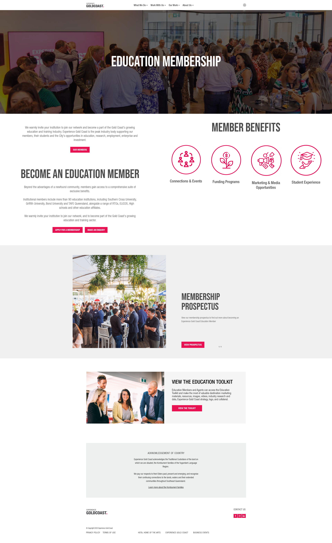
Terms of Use (109, 532)
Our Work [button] (173, 5)
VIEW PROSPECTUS (193, 345)
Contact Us (240, 509)
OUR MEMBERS (80, 150)
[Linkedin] (244, 516)
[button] (244, 5)
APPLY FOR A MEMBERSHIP (67, 230)
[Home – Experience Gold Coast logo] (97, 512)
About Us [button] (187, 5)
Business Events (201, 533)
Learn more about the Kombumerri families (166, 487)
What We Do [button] (140, 5)
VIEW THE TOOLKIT (187, 408)
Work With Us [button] (157, 5)
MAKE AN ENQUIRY (96, 230)
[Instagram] (240, 516)
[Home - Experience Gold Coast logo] (95, 5)
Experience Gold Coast (177, 533)
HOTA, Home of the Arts (149, 533)
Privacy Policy (93, 532)
